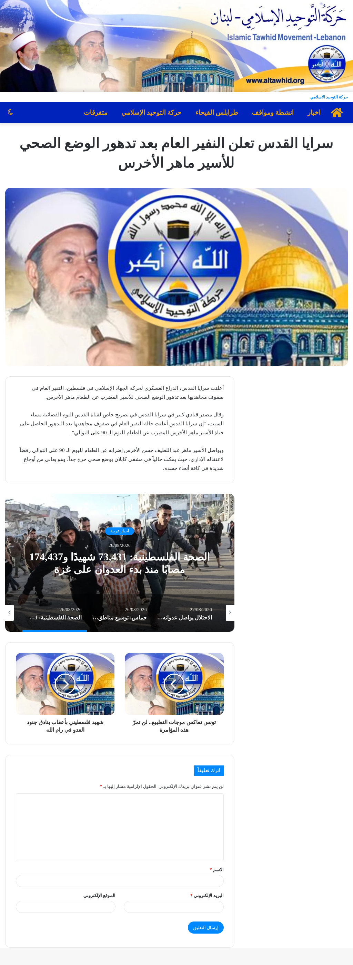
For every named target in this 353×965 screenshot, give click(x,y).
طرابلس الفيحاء (216, 112)
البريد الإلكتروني (207, 895)
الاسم (217, 869)
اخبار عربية (119, 531)
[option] (119, 563)
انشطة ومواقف (273, 112)
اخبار (314, 112)
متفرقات (96, 112)
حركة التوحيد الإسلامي (151, 112)
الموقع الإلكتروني (99, 895)
